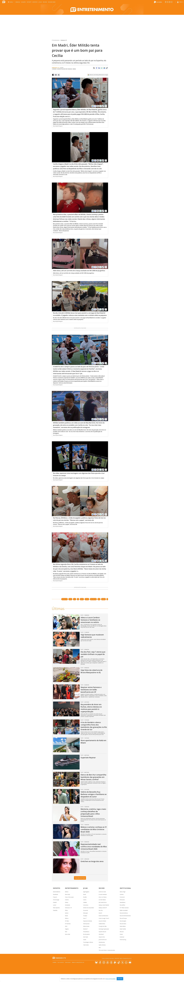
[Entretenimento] (92, 9)
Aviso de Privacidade (110, 978)
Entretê (29, 2)
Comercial (122, 897)
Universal (122, 937)
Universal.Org (123, 939)
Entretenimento (71, 888)
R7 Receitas (68, 923)
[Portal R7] (3, 2)
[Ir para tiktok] (118, 962)
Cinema (67, 899)
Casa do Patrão (102, 921)
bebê (99, 599)
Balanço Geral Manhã (104, 905)
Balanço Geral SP (103, 907)
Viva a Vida (67, 934)
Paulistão (55, 910)
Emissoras (122, 899)
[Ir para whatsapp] (126, 962)
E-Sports (55, 897)
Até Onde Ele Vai (102, 902)
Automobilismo (56, 891)
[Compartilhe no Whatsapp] (101, 68)
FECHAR (120, 978)
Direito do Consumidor (88, 907)
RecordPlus (122, 905)
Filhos (66, 910)
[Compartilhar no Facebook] (96, 68)
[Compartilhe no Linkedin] (99, 68)
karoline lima (93, 599)
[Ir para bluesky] (96, 962)
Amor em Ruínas (103, 897)
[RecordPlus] (158, 2)
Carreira (121, 894)
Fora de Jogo (56, 899)
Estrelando (67, 905)
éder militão (64, 599)
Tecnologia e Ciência (88, 942)
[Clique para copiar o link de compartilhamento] (107, 68)
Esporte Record (102, 931)
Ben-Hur (101, 910)
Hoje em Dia (102, 937)
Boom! (100, 913)
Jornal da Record (102, 939)
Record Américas (124, 913)
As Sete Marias (102, 899)
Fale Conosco (60, 962)
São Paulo (85, 937)
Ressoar (122, 931)
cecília (70, 599)
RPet (66, 926)
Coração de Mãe (103, 926)
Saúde (84, 939)
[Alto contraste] (53, 75)
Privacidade (68, 962)
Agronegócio (86, 891)
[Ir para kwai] (107, 962)
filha (74, 599)
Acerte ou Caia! (102, 891)
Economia (85, 910)
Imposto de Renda (87, 921)
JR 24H (40, 2)
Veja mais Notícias (80, 878)
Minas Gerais (86, 926)
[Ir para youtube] (130, 962)
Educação (85, 913)
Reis (100, 947)
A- (59, 75)
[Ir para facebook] (166, 2)
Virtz (66, 931)
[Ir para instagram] (170, 2)
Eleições (23, 2)
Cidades (85, 902)
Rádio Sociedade (124, 910)
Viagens (67, 929)
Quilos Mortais (102, 945)
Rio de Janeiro (86, 934)
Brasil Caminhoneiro (103, 915)
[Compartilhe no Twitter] (94, 68)
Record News (51, 2)
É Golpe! (85, 915)
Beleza (66, 891)
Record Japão (123, 921)
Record (45, 2)
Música (66, 918)
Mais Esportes (56, 907)
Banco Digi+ (123, 891)
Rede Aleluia (122, 926)
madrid (81, 599)
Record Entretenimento (125, 915)
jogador (103, 599)
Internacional (86, 923)
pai (78, 599)
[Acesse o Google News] (104, 68)
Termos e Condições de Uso (78, 962)
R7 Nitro (67, 921)
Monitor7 (85, 929)
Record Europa (123, 918)
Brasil (84, 894)
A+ (56, 75)
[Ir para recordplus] (115, 962)
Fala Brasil (101, 934)
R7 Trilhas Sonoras (124, 907)
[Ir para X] (168, 2)
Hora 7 (84, 918)
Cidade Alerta (102, 923)
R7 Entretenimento (55, 40)
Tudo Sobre (86, 945)
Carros (84, 899)
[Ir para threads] (111, 962)
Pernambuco (86, 931)
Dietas (66, 902)
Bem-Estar (67, 894)
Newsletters (122, 902)
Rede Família (123, 929)
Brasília (18, 2)
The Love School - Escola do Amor (107, 950)
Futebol (55, 902)
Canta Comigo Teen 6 (104, 918)
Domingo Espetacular (104, 929)
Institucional (125, 888)
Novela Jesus (102, 942)
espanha (87, 599)
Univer (121, 934)
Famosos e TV (64, 40)
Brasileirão (55, 894)
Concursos (85, 905)
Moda (66, 915)
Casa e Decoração (69, 897)
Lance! (54, 905)
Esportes (34, 2)
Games (66, 913)
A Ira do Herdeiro (103, 894)
